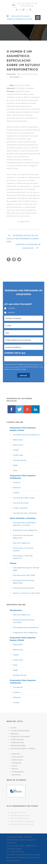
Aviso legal (35, 855)
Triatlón (16, 493)
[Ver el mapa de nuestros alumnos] (16, 791)
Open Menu (37, 17)
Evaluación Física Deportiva (25, 530)
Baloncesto (18, 440)
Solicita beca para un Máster (22, 748)
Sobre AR (16, 754)
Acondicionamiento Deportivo (26, 434)
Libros (14, 766)
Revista (15, 769)
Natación (17, 487)
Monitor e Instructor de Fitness (26, 593)
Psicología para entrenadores (25, 627)
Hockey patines (19, 460)
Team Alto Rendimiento (27, 74)
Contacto (15, 860)
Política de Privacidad (11, 367)
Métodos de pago (18, 745)
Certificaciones (16, 739)
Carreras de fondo (20, 503)
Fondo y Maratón (20, 508)
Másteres (14, 733)
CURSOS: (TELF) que (14, 353)
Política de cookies (16, 857)
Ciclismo (17, 482)
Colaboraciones (17, 742)
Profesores (16, 763)
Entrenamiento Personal (23, 588)
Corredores (18, 687)
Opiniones (16, 775)
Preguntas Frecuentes (20, 736)
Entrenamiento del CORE (24, 575)
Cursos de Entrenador (19, 730)
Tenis (15, 470)
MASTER (11, 312)
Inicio (9, 855)
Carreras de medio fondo (24, 498)
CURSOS (11, 308)
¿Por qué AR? (18, 757)
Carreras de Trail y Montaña (25, 513)
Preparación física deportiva (25, 632)
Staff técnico (17, 760)
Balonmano (18, 445)
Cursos (13, 727)
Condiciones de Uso (32, 364)
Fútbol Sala (18, 455)
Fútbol (16, 450)
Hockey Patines (19, 675)
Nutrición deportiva (21, 543)
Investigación (17, 772)
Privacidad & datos (21, 855)
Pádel (15, 465)
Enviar (23, 375)
